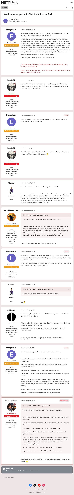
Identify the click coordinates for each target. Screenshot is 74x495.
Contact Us (37, 490)
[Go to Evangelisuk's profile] (5, 21)
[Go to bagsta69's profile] (11, 87)
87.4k (12, 420)
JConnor (11, 183)
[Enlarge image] (47, 154)
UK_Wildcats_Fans (11, 210)
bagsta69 (11, 80)
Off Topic (23, 21)
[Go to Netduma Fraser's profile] (11, 407)
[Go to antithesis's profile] (11, 317)
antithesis (11, 310)
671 (12, 199)
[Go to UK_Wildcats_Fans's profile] (11, 217)
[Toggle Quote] (23, 215)
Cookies (44, 490)
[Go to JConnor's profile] (11, 189)
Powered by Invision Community (37, 492)
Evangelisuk (14, 19)
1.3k (12, 230)
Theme (29, 490)
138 (12, 49)
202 (12, 326)
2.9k (12, 100)
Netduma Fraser (11, 400)
